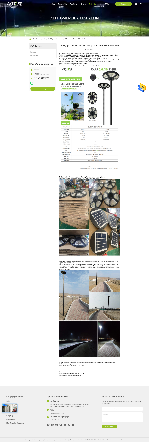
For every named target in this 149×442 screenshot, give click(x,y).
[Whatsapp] (32, 83)
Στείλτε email (109, 427)
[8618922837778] (73, 425)
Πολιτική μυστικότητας (16, 440)
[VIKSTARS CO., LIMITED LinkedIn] (64, 425)
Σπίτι (53, 4)
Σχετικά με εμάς (62, 4)
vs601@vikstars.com (41, 74)
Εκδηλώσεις (94, 4)
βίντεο (83, 4)
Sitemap (27, 440)
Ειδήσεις (39, 39)
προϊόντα (73, 4)
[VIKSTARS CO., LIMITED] (14, 4)
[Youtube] (60, 425)
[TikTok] (69, 425)
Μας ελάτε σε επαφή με (106, 4)
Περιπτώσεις (11, 419)
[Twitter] (48, 425)
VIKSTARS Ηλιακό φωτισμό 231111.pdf (71, 365)
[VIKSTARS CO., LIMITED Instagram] (56, 425)
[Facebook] (52, 425)
